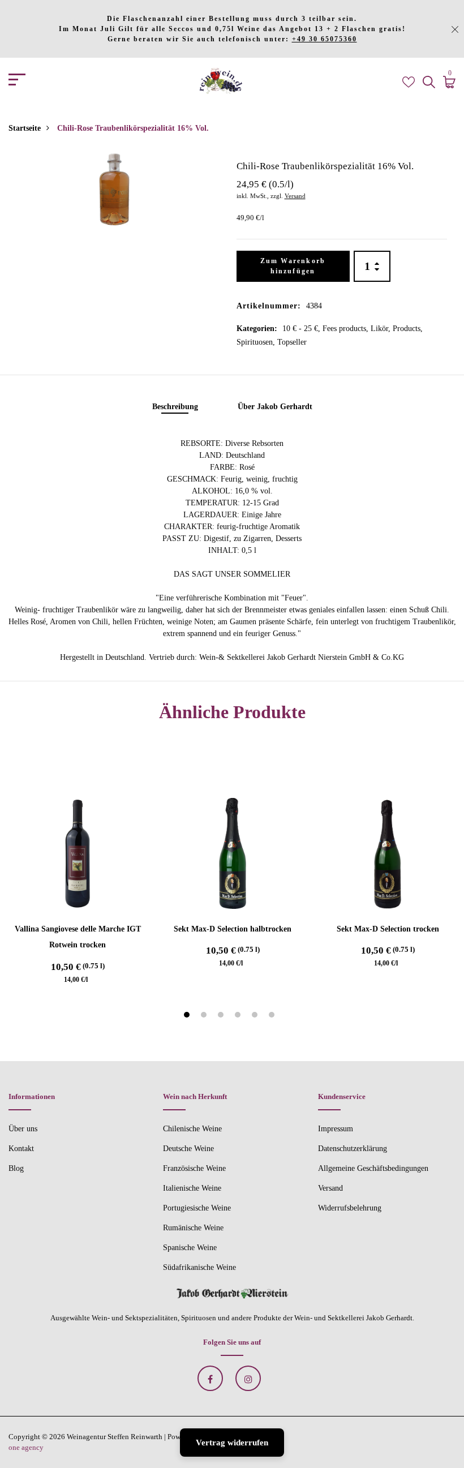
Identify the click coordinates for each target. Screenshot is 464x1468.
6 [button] (273, 1016)
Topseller (292, 342)
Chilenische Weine (192, 1128)
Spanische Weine (190, 1247)
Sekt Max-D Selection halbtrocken (232, 929)
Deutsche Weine (188, 1148)
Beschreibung (175, 406)
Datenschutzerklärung (352, 1148)
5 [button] (256, 1016)
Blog (16, 1168)
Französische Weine (194, 1168)
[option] (114, 188)
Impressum (335, 1128)
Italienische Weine (192, 1188)
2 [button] (205, 1016)
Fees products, (347, 328)
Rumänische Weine (193, 1228)
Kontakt (21, 1148)
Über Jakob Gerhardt (275, 406)
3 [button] (222, 1016)
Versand (295, 195)
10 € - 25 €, (302, 328)
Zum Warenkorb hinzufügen (293, 266)
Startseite (24, 128)
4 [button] (239, 1016)
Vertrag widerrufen (232, 1442)
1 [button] (188, 1016)
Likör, (382, 328)
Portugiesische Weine (197, 1208)
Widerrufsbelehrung (349, 1208)
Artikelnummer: (269, 306)
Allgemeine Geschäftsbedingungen (373, 1168)
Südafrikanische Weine (199, 1267)
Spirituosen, (257, 342)
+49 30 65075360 (324, 39)
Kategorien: (257, 328)
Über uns (22, 1128)
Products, (408, 328)
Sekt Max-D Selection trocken (388, 929)
